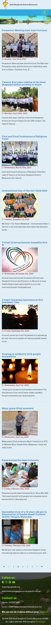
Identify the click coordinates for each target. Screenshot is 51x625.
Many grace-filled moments (18, 408)
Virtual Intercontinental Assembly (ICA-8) (25, 243)
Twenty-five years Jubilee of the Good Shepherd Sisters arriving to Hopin (24, 83)
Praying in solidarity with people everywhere (21, 355)
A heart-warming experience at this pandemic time (22, 301)
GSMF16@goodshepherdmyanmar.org (25, 607)
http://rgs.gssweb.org (11, 587)
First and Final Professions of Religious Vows (24, 137)
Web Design (28, 621)
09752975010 (14, 602)
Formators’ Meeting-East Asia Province (24, 30)
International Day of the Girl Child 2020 (24, 190)
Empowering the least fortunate (20, 460)
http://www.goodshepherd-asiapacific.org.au (21, 591)
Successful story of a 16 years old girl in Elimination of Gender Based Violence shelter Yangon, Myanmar (24, 514)
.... (30, 69)
